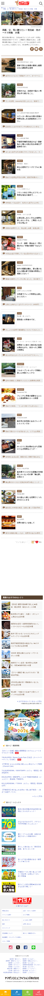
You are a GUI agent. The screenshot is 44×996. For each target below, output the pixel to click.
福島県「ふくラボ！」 (14, 963)
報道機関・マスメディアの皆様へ (12, 937)
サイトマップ (6, 928)
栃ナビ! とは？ (23, 906)
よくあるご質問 (27, 920)
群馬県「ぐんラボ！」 (14, 966)
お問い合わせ (27, 924)
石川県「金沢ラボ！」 (14, 970)
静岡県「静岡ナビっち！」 (13, 961)
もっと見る (38, 796)
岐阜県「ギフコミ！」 (14, 964)
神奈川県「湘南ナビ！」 (14, 968)
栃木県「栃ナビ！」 (15, 959)
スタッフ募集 (6, 941)
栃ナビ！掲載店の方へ (29, 933)
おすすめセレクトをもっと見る (30, 701)
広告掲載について (7, 933)
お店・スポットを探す (6, 994)
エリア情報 (27, 994)
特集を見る (38, 994)
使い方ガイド (6, 920)
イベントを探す (16, 994)
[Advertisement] (22, 568)
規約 (3, 924)
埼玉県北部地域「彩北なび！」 (12, 972)
